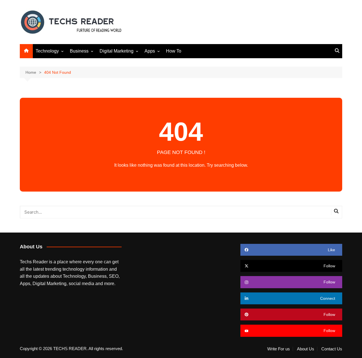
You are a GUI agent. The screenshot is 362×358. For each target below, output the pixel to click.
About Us (305, 349)
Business (79, 51)
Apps (150, 51)
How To (173, 51)
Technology (47, 51)
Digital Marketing (116, 51)
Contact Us (331, 349)
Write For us (278, 349)
